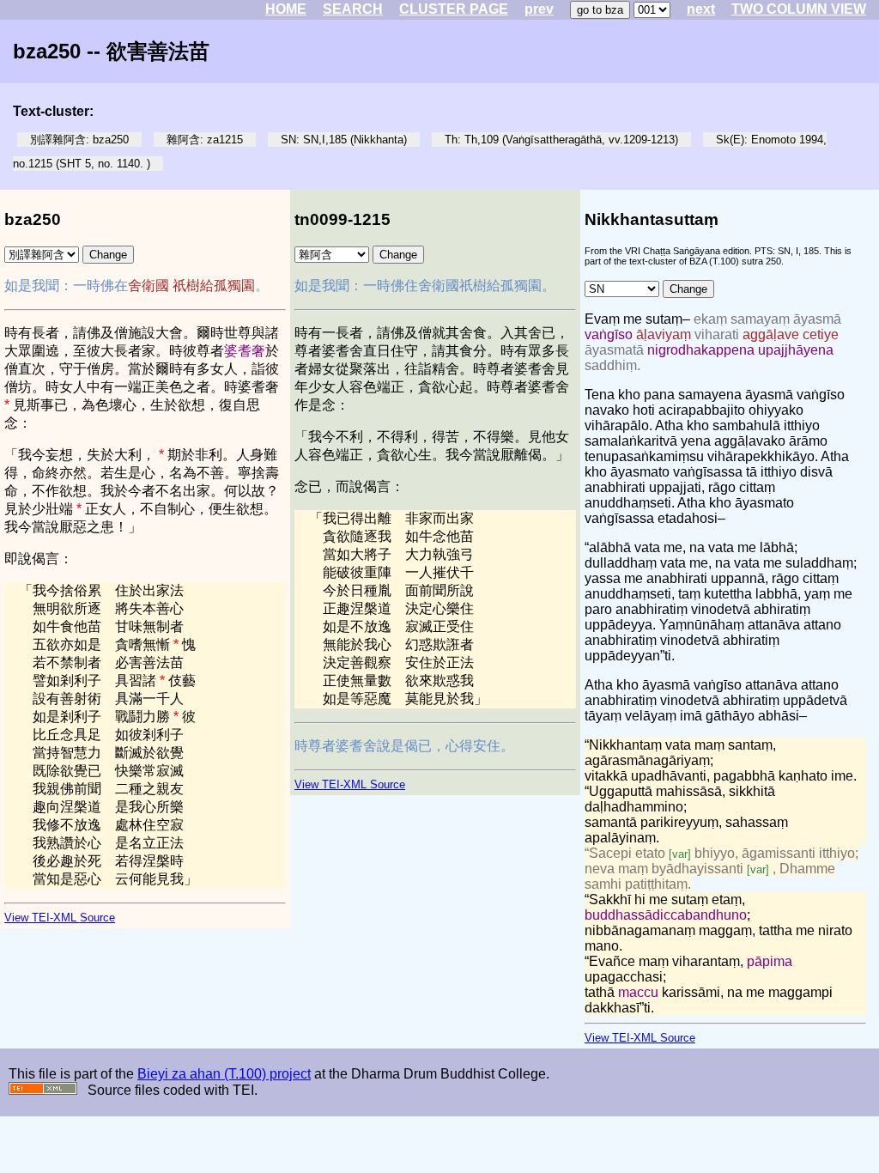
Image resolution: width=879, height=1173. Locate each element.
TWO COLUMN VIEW (798, 9)
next (701, 9)
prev (539, 9)
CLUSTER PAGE (453, 9)
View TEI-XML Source (59, 917)
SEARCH (353, 9)
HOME (285, 9)
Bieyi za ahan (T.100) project (224, 1074)
